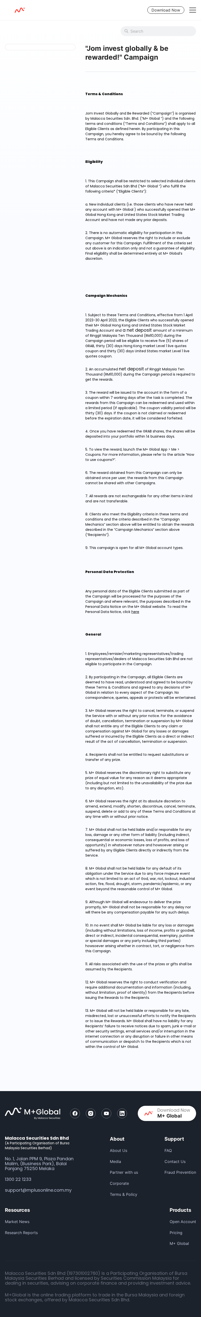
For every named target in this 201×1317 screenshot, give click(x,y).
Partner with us (124, 1172)
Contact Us (175, 1161)
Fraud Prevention (180, 1172)
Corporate (119, 1183)
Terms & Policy (123, 1194)
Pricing (176, 1232)
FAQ (168, 1150)
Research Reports (21, 1232)
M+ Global (179, 1243)
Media (115, 1161)
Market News (17, 1221)
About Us (118, 1150)
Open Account (183, 1221)
